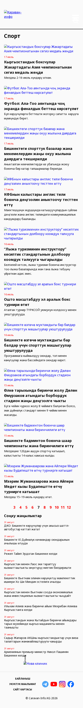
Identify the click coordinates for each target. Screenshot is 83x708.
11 (63, 507)
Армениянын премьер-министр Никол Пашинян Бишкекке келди (36, 653)
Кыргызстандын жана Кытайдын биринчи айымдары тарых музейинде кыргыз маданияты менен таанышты (40, 623)
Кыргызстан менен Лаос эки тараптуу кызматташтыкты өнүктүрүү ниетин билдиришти (37, 566)
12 (69, 507)
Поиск (76, 21)
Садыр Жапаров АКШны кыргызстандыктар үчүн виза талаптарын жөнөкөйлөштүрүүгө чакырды (41, 639)
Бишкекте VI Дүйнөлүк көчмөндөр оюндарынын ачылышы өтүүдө (37, 541)
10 (57, 507)
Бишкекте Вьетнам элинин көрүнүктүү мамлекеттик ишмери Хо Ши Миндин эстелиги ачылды (39, 580)
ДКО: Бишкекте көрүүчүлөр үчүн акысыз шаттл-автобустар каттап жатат (36, 527)
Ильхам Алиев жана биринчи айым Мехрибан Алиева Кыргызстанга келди (40, 608)
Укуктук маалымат (22, 684)
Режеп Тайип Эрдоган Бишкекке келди (30, 554)
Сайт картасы (22, 689)
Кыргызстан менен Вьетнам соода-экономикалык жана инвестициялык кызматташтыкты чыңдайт (38, 594)
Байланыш (22, 678)
